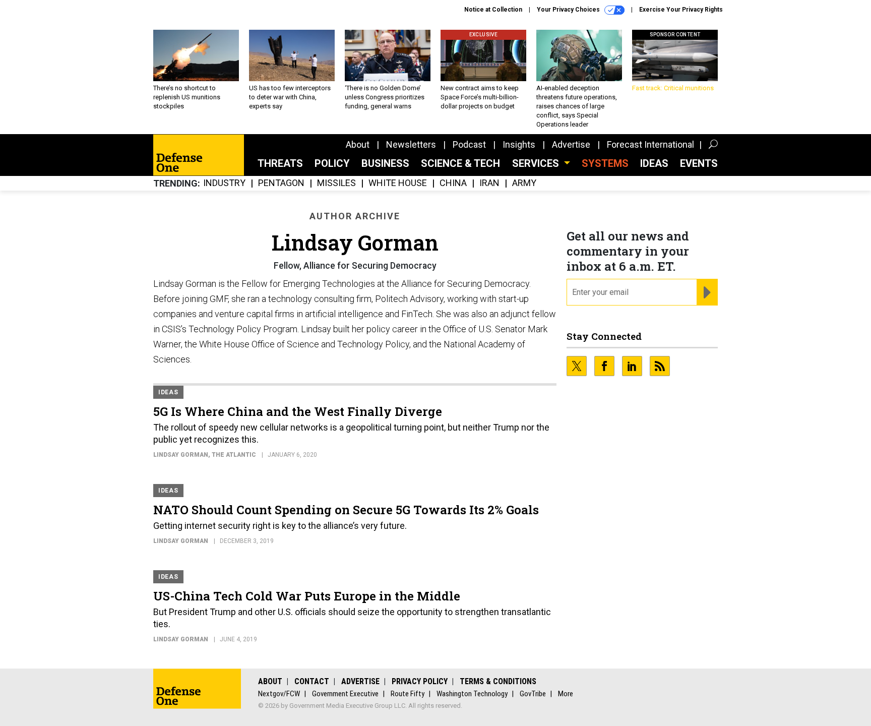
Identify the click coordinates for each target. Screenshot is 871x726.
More (565, 693)
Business (385, 163)
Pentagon (281, 183)
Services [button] (537, 163)
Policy (332, 163)
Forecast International (650, 144)
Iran (489, 183)
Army (524, 183)
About (357, 144)
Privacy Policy (420, 681)
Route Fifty (407, 693)
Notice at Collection (493, 9)
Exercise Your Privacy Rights (681, 9)
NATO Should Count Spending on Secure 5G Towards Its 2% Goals (346, 510)
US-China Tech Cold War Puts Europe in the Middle (306, 596)
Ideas (654, 163)
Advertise (571, 144)
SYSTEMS (605, 163)
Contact (311, 681)
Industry (224, 183)
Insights (519, 144)
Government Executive (345, 693)
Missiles (336, 183)
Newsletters (411, 144)
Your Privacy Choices (569, 9)
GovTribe (533, 693)
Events (699, 163)
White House (397, 183)
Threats (280, 163)
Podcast (469, 144)
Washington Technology (472, 693)
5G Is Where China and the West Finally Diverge (297, 411)
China (453, 183)
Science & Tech (460, 163)
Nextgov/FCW (279, 693)
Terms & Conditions (498, 681)
